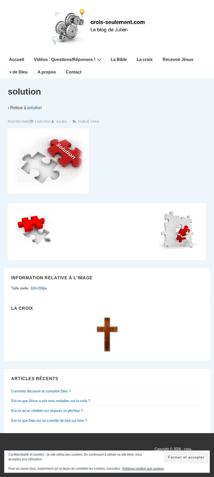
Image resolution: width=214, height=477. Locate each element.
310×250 (36, 288)
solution (34, 108)
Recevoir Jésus (178, 59)
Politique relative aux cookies (143, 468)
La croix (145, 59)
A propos (47, 72)
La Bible (119, 59)
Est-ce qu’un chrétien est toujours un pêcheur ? (47, 411)
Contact (73, 72)
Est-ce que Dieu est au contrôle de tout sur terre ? (49, 421)
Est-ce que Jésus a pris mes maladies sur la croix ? (50, 401)
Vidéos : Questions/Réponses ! (64, 59)
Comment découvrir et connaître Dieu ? (40, 391)
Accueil (16, 59)
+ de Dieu (18, 72)
